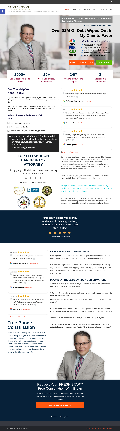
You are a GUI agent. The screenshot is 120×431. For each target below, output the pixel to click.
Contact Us (103, 9)
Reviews (87, 9)
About (95, 9)
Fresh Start (76, 9)
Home (67, 9)
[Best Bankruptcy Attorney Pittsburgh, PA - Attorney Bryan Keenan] (18, 7)
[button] (2, 11)
